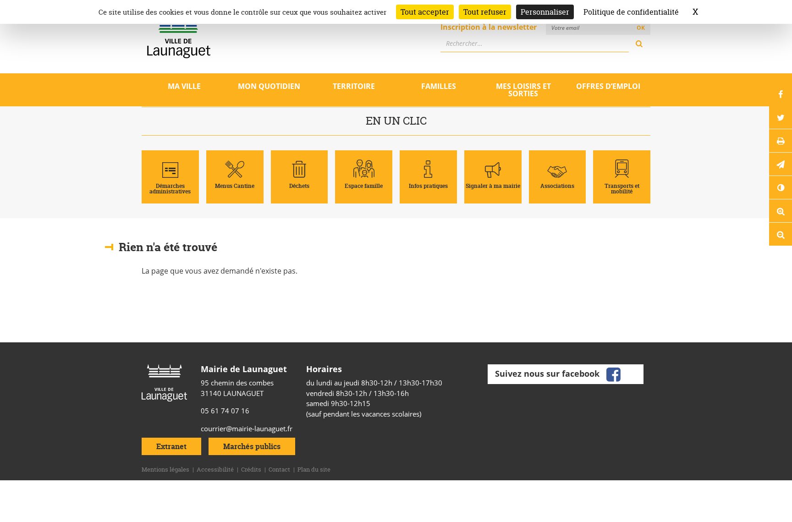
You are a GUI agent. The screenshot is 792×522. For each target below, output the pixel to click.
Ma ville (184, 86)
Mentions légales (165, 469)
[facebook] (613, 373)
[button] (780, 164)
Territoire (354, 86)
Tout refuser (484, 12)
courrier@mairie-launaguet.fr (246, 428)
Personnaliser (545, 12)
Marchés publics (251, 446)
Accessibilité (215, 469)
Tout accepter (425, 12)
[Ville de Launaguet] (164, 381)
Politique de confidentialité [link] (631, 12)
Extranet (171, 446)
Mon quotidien (269, 86)
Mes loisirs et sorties (523, 90)
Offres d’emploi (608, 86)
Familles (438, 86)
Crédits (251, 469)
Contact (279, 469)
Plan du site (313, 469)
